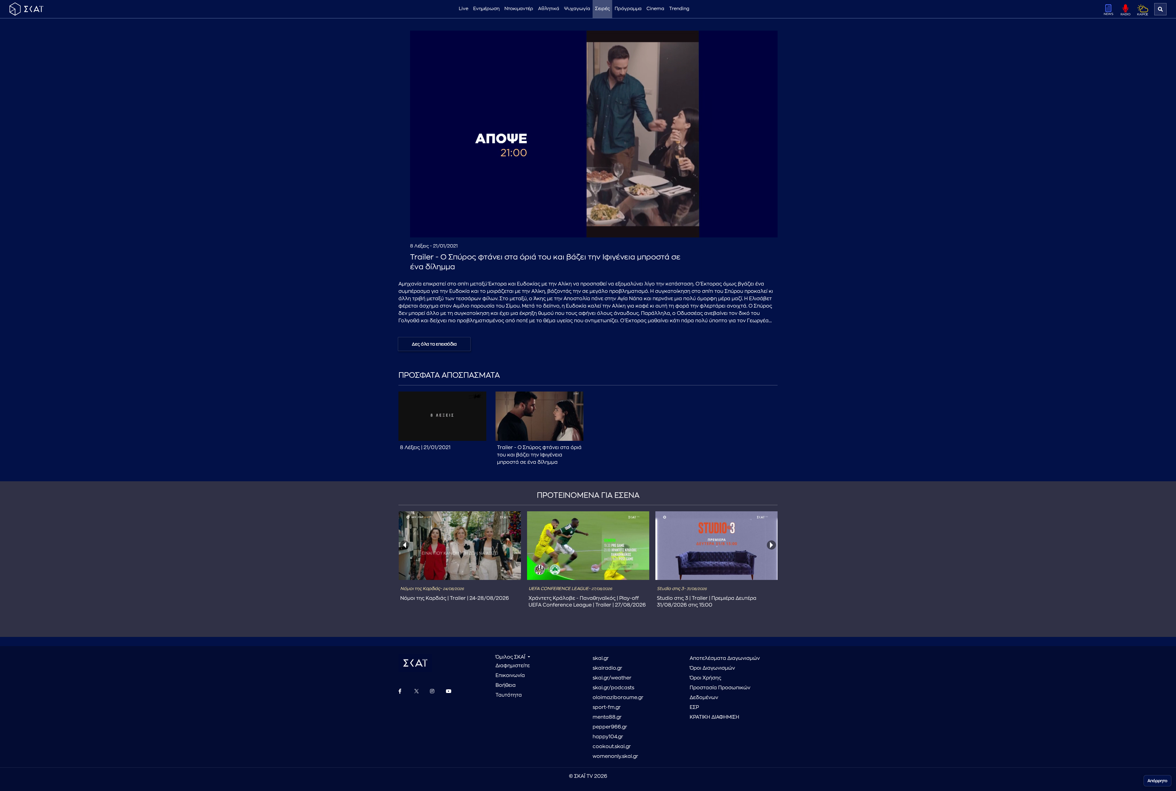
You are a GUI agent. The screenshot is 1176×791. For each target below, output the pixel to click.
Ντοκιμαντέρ (518, 8)
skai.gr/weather (612, 678)
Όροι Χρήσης (705, 678)
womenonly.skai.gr (615, 756)
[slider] (594, 217)
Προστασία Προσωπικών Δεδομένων (720, 692)
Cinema (655, 8)
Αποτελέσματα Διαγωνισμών (725, 658)
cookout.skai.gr (612, 746)
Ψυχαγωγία (577, 8)
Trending (679, 8)
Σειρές (602, 8)
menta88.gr (607, 717)
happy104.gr (608, 736)
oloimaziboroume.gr (618, 697)
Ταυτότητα (509, 695)
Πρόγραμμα (628, 8)
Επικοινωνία (510, 675)
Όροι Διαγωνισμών (712, 668)
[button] (595, 135)
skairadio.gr (607, 668)
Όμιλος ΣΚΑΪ (511, 657)
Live (463, 8)
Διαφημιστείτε (513, 665)
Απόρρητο (1157, 781)
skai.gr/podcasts (613, 687)
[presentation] (404, 545)
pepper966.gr (610, 727)
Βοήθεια (506, 685)
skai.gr (601, 658)
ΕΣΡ (694, 707)
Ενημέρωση (486, 8)
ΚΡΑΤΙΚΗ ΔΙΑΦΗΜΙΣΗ (714, 717)
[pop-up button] (758, 228)
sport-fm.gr (607, 707)
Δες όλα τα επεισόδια (434, 344)
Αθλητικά (548, 8)
